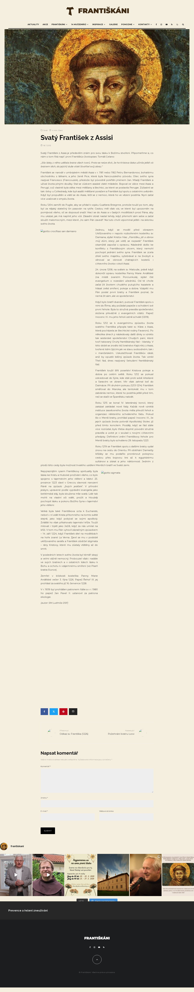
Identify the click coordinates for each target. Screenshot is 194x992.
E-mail (44, 811)
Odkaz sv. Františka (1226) (74, 732)
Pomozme (126, 24)
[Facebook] (156, 24)
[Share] (44, 711)
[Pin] (63, 711)
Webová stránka (106, 811)
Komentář (46, 766)
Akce (45, 24)
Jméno (44, 798)
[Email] (73, 711)
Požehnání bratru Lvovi (121, 732)
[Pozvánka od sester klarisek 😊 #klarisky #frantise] (81, 875)
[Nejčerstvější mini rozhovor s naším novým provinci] (48, 875)
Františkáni (58, 24)
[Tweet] (54, 711)
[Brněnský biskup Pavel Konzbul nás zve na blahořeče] (16, 875)
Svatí (45, 130)
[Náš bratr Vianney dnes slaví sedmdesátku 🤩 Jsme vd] (146, 875)
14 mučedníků (78, 24)
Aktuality (33, 24)
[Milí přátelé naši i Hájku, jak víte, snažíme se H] (113, 875)
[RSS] (171, 24)
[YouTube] (166, 24)
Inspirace (97, 24)
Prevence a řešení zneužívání (28, 910)
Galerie (113, 24)
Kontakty (144, 24)
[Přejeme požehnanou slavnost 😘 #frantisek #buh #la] (178, 875)
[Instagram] (161, 24)
